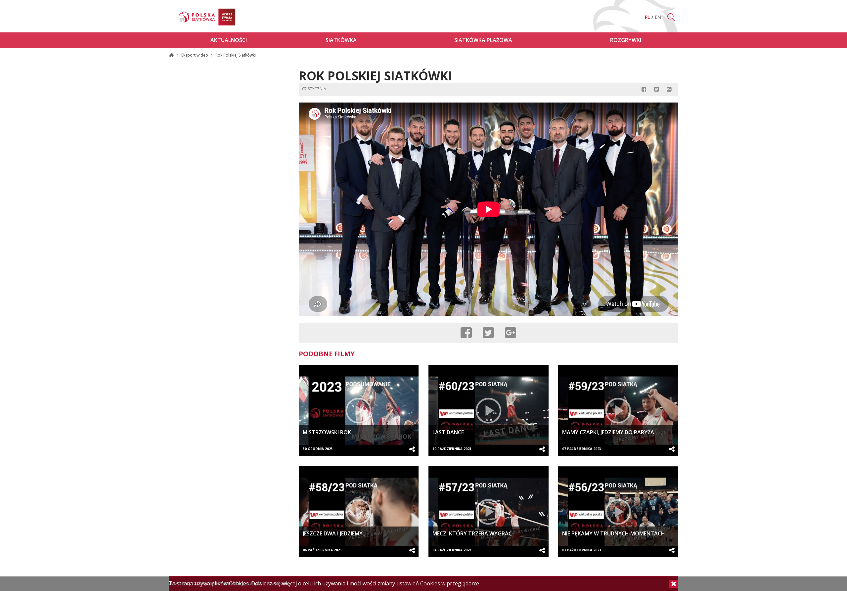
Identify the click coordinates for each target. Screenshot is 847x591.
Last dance (448, 432)
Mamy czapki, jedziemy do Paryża (608, 432)
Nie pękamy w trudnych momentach (613, 533)
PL (648, 17)
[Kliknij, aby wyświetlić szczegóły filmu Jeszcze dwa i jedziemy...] (359, 511)
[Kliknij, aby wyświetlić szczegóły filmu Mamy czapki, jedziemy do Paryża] (618, 410)
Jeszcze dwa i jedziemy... (335, 533)
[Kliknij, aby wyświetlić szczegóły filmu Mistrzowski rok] (359, 410)
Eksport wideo (195, 55)
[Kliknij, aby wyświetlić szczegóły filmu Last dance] (488, 410)
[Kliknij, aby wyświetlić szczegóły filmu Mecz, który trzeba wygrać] (488, 511)
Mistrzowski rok (327, 432)
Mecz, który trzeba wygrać (472, 533)
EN (658, 17)
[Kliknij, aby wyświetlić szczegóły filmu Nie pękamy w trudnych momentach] (618, 511)
